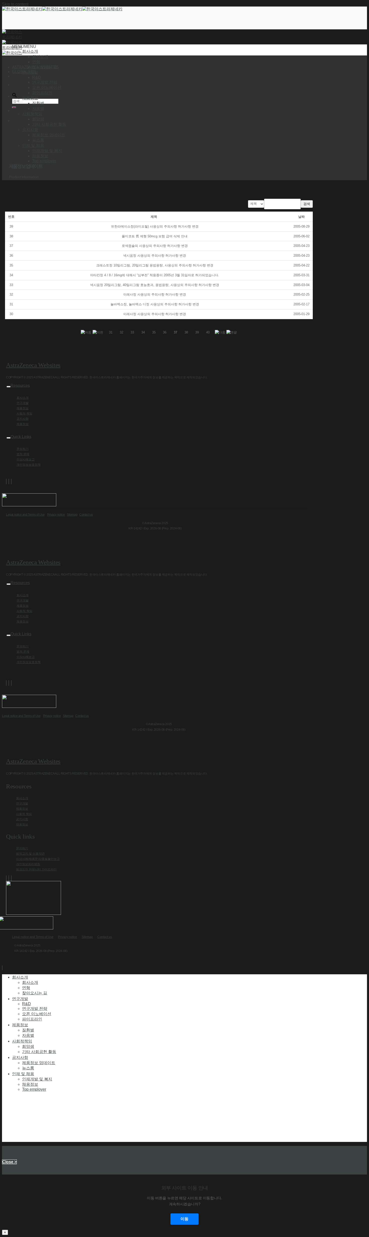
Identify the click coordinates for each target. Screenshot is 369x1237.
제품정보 (23, 408)
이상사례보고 (26, 459)
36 (164, 332)
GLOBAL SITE (24, 71)
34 (143, 332)
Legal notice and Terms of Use (25, 514)
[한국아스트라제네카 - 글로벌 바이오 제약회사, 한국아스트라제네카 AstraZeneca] (62, 9)
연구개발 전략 (44, 82)
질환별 (38, 103)
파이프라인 (42, 93)
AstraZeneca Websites (33, 365)
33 (132, 332)
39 (197, 332)
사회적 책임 (24, 413)
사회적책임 (22, 1041)
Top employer (44, 161)
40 (208, 332)
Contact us (86, 514)
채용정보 (40, 156)
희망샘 (38, 119)
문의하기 (23, 449)
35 (154, 332)
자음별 (38, 108)
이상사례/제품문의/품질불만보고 (38, 859)
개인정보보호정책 (29, 464)
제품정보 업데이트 (48, 135)
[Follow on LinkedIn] (11, 481)
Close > (9, 1162)
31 (110, 332)
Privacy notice (56, 514)
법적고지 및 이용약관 (30, 853)
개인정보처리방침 (28, 864)
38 (186, 332)
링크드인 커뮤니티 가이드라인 (36, 869)
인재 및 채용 (23, 1073)
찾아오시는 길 (44, 67)
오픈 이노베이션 (46, 87)
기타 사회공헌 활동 (49, 124)
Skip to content (15, 4)
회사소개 (40, 56)
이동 (184, 1219)
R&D (36, 77)
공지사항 (23, 419)
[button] (24, 46)
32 (121, 332)
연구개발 (23, 403)
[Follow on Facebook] (6, 481)
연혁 (36, 62)
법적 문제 (23, 454)
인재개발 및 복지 (47, 151)
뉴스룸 (38, 140)
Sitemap (72, 514)
